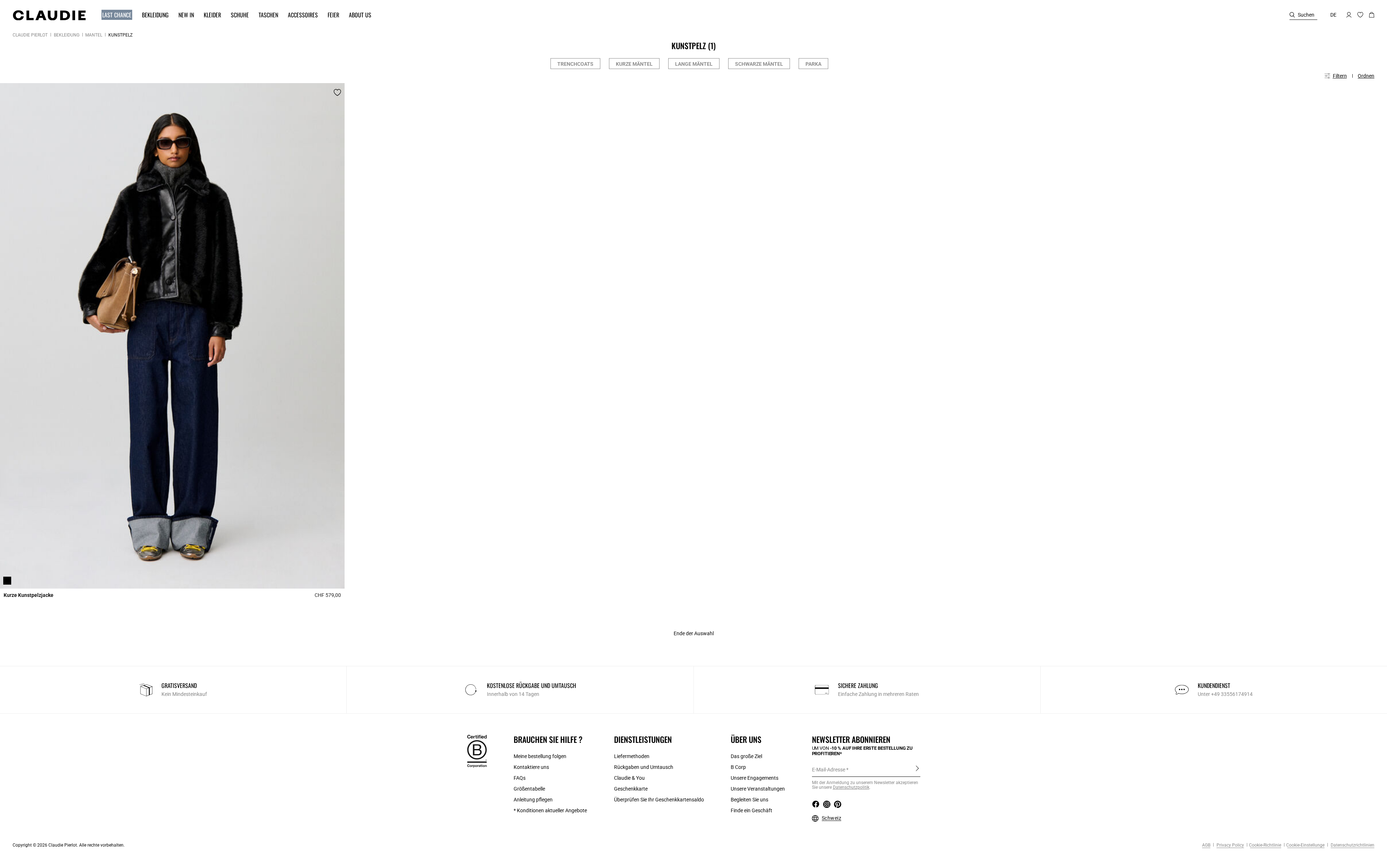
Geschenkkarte (631, 789)
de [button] (1333, 15)
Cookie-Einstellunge (1305, 845)
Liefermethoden (631, 756)
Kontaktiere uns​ (531, 767)
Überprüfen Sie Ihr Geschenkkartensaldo (659, 799)
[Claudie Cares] (477, 751)
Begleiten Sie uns (749, 799)
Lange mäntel (694, 64)
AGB (1206, 845)
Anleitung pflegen (533, 799)
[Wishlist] (337, 92)
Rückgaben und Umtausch (643, 767)
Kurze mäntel (634, 64)
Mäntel (93, 35)
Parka (813, 64)
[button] (113, 15)
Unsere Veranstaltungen (758, 789)
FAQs (520, 778)
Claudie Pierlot (30, 35)
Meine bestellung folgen (540, 756)
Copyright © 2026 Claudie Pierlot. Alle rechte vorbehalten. (69, 845)
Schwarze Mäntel (759, 64)
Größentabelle (529, 789)
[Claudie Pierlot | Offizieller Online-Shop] (49, 15)
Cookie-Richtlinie (1265, 845)
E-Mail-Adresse (828, 770)
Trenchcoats (575, 64)
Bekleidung (66, 35)
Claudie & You (629, 778)
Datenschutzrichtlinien (1352, 845)
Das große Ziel (746, 756)
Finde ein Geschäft (751, 810)
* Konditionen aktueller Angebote (550, 810)
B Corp (738, 767)
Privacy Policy (1229, 845)
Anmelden (917, 769)
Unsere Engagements (754, 778)
